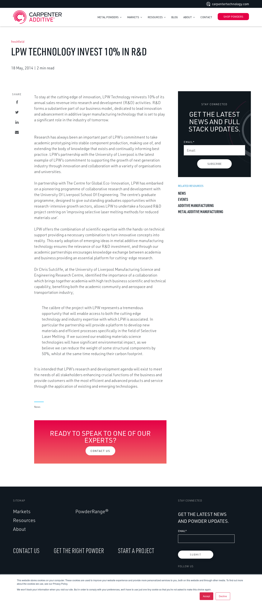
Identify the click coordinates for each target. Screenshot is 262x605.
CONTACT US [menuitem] (26, 550)
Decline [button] (223, 596)
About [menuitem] (19, 529)
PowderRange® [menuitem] (91, 511)
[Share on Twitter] (17, 112)
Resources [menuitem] (24, 520)
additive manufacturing (196, 205)
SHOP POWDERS (233, 16)
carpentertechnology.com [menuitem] (230, 4)
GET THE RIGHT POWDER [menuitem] (79, 550)
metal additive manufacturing (200, 211)
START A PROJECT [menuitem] (136, 550)
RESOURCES (155, 17)
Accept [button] (206, 596)
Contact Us (100, 450)
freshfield (17, 42)
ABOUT (187, 17)
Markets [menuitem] (21, 511)
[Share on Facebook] (17, 102)
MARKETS (133, 17)
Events (183, 199)
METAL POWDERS (108, 17)
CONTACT (206, 17)
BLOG (174, 17)
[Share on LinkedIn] (17, 122)
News (37, 406)
